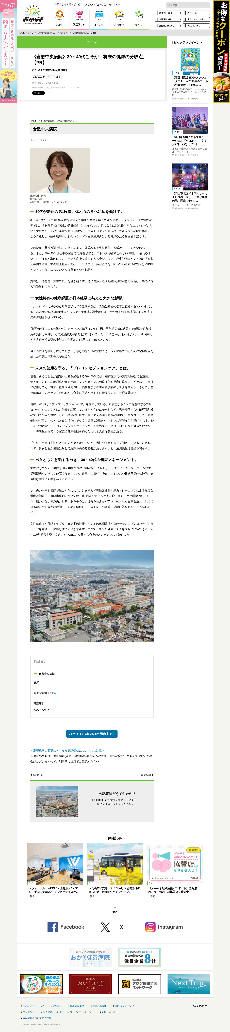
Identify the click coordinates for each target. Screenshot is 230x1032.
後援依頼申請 (77, 1006)
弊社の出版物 (99, 1006)
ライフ (31, 33)
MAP (54, 693)
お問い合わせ (109, 1012)
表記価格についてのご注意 (37, 1018)
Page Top (198, 1006)
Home (22, 33)
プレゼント (29, 1012)
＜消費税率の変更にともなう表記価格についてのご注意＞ (67, 750)
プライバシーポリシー (82, 1012)
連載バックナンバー (125, 1006)
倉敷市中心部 (39, 77)
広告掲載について (52, 1012)
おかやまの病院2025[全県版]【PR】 (93, 733)
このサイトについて (33, 1006)
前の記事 (38, 775)
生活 (58, 77)
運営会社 (57, 1006)
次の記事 (146, 775)
